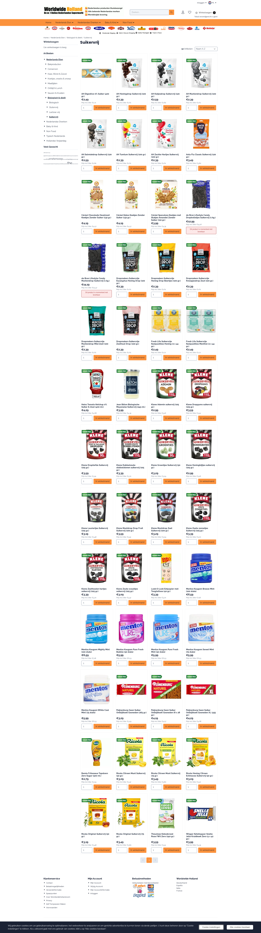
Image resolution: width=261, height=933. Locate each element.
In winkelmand (102, 107)
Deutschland (181, 883)
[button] (212, 2)
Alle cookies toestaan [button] (240, 927)
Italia (178, 888)
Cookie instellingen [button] (211, 927)
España (179, 885)
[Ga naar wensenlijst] (189, 12)
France (179, 891)
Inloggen (201, 3)
